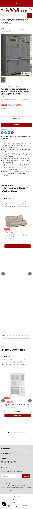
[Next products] (30, 274)
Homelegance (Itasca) (9, 407)
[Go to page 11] (23, 432)
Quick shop (18, 242)
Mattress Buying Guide (17, 486)
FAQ (9, 486)
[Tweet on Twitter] (5, 132)
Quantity (3, 108)
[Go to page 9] (20, 432)
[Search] (29, 15)
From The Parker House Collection (11, 86)
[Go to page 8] (13, 335)
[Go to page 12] (19, 335)
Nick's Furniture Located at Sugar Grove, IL (13, 487)
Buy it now (16, 125)
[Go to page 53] (24, 338)
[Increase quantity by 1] (16, 112)
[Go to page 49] (18, 338)
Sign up (26, 476)
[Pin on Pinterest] (12, 132)
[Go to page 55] (27, 338)
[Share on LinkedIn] (9, 132)
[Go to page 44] (11, 338)
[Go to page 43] (9, 338)
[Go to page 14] (22, 335)
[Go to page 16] (25, 335)
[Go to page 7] (17, 432)
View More (7, 198)
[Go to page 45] (12, 338)
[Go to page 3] (11, 432)
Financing (27, 484)
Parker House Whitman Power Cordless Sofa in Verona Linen (16, 236)
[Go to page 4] (7, 335)
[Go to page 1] (3, 335)
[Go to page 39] (3, 338)
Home (2, 28)
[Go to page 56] (29, 338)
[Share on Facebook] (2, 132)
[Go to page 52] (23, 338)
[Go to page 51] (21, 338)
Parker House (7, 97)
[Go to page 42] (8, 338)
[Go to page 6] (10, 335)
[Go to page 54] (26, 338)
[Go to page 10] (16, 335)
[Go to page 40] (5, 338)
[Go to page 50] (20, 338)
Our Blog (28, 487)
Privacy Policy (19, 484)
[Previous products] (3, 274)
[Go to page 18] (28, 335)
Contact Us (4, 484)
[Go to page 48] (17, 338)
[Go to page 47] (15, 338)
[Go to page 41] (6, 338)
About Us (11, 484)
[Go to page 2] (4, 335)
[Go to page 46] (14, 338)
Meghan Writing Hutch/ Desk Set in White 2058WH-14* (16, 405)
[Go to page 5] (14, 432)
